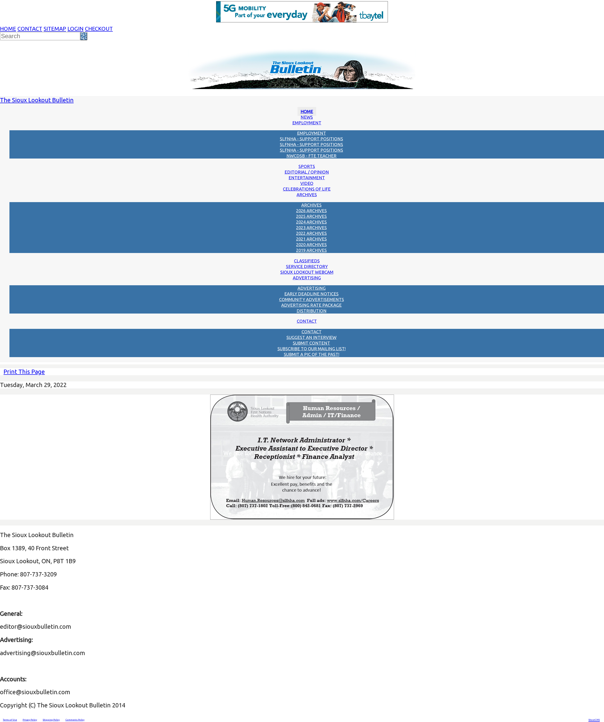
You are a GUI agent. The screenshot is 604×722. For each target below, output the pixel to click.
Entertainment (307, 177)
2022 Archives (311, 233)
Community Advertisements (311, 299)
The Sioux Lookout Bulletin (37, 100)
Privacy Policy (30, 719)
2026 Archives (311, 210)
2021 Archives (311, 239)
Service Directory (307, 266)
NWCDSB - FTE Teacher (311, 155)
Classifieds (307, 260)
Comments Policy (74, 719)
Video (306, 183)
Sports (306, 166)
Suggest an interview (311, 337)
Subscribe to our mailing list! (311, 348)
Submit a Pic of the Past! (311, 354)
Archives (307, 194)
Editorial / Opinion (307, 172)
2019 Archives (311, 250)
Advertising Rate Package (311, 305)
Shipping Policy (51, 719)
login (75, 29)
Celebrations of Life (307, 189)
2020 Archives (311, 244)
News (307, 117)
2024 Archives (311, 222)
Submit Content (311, 343)
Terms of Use (10, 719)
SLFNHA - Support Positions (311, 138)
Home (8, 29)
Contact (29, 29)
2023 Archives (311, 227)
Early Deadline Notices (311, 293)
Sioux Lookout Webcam (306, 272)
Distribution (312, 310)
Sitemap (55, 29)
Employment (306, 122)
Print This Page (24, 371)
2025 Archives (311, 216)
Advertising (307, 277)
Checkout (99, 29)
